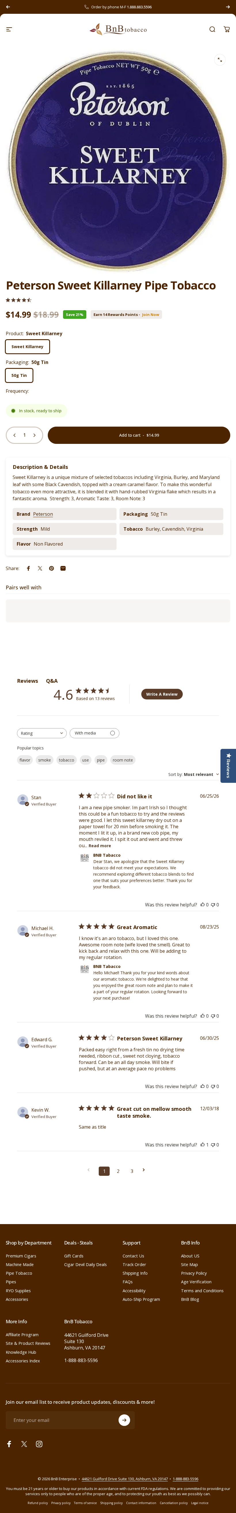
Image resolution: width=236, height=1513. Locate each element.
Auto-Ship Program (141, 1299)
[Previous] (8, 7)
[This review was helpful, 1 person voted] (203, 1145)
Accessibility (134, 1290)
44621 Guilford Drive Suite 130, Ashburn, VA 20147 (125, 1478)
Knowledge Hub (21, 1352)
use (85, 760)
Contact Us (133, 1255)
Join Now (150, 315)
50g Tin (19, 375)
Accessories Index (23, 1360)
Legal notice (199, 1503)
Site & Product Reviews (28, 1343)
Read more (100, 845)
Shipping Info (135, 1273)
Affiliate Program (22, 1334)
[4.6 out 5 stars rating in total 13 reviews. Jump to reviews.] (18, 300)
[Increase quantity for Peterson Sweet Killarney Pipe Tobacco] (35, 435)
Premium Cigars (21, 1255)
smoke (44, 760)
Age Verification (196, 1281)
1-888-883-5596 (81, 1360)
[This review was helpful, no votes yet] (203, 905)
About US (190, 1255)
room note (123, 760)
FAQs (128, 1281)
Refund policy (38, 1503)
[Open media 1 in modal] (220, 60)
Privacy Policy (194, 1273)
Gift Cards (73, 1255)
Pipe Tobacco (19, 1273)
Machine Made (20, 1264)
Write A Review (162, 694)
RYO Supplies (18, 1290)
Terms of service (85, 1503)
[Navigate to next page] (145, 1170)
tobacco (66, 760)
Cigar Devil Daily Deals (85, 1264)
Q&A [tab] (52, 680)
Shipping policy (111, 1503)
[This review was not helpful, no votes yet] (213, 905)
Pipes (11, 1281)
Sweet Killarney (27, 346)
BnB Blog (190, 1299)
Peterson (43, 514)
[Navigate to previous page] (90, 1170)
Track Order (134, 1264)
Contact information (141, 1503)
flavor (25, 760)
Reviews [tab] (27, 680)
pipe (101, 760)
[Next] (228, 7)
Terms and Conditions (202, 1290)
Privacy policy (61, 1503)
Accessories (17, 1299)
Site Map (189, 1264)
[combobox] (42, 733)
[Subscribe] (124, 1420)
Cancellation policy (174, 1503)
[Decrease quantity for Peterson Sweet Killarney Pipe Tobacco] (13, 435)
